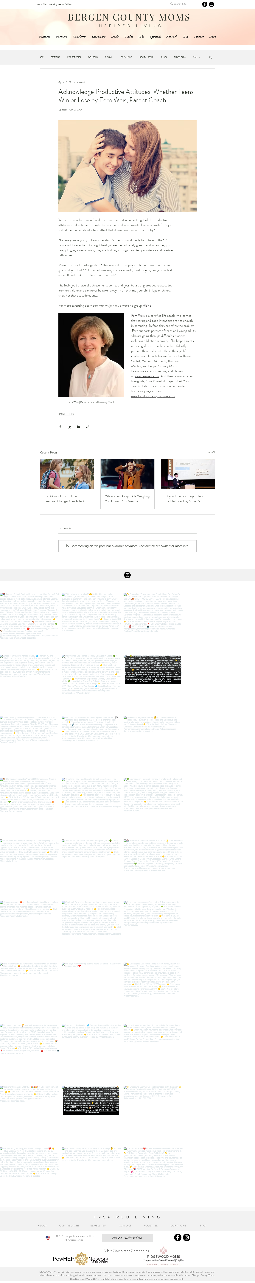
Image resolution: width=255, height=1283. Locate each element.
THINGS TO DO (180, 57)
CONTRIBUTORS (69, 1225)
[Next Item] (244, 900)
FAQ (203, 1225)
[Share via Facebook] (60, 427)
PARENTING (55, 57)
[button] (210, 57)
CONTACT (125, 1225)
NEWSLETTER (98, 1225)
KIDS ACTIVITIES (74, 57)
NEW (41, 57)
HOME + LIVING (126, 57)
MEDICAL (108, 57)
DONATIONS (179, 1225)
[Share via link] (87, 427)
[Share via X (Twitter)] (69, 427)
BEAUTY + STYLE (146, 57)
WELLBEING (93, 57)
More (195, 57)
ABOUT (43, 1225)
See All (211, 452)
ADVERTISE (151, 1225)
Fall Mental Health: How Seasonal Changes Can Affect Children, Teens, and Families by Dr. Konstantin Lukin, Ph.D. (65, 498)
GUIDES (164, 57)
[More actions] (194, 82)
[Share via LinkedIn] (78, 427)
